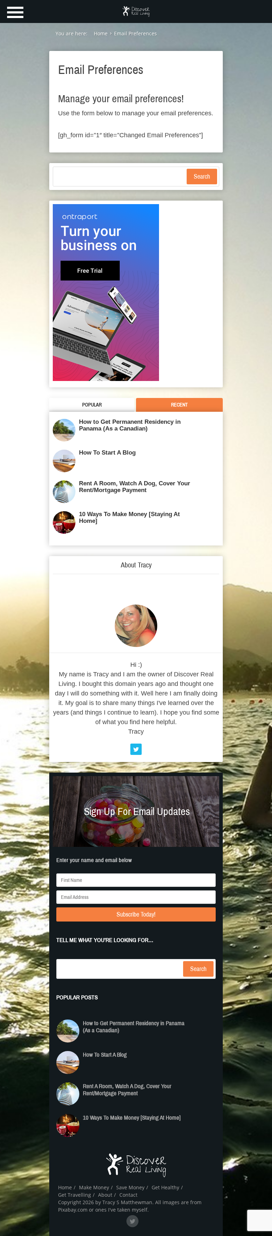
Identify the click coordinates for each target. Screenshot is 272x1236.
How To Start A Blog (107, 452)
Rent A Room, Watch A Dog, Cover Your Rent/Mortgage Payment (134, 486)
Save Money (130, 1187)
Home (65, 1187)
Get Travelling (74, 1194)
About (105, 1194)
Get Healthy (165, 1187)
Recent (179, 405)
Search (202, 176)
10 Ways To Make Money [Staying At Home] (129, 517)
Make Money (94, 1187)
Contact (128, 1194)
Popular (92, 405)
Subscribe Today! (136, 914)
